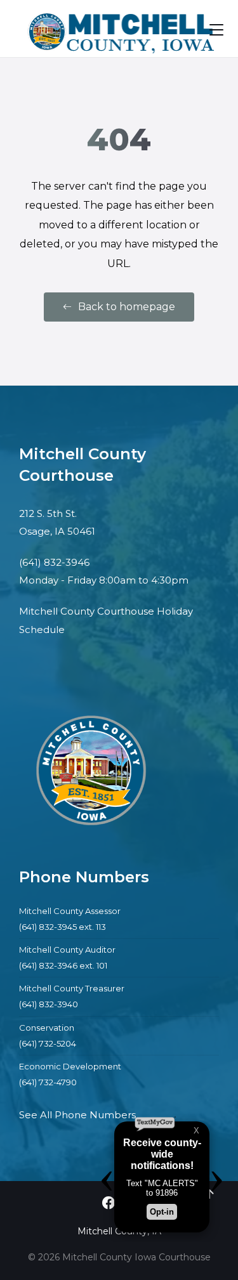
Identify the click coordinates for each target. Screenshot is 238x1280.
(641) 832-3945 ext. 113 (62, 927)
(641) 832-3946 (54, 562)
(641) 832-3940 (48, 1004)
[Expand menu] (216, 29)
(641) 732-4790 (48, 1082)
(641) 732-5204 (47, 1043)
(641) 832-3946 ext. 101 (63, 965)
